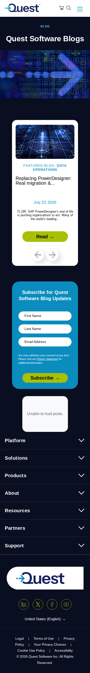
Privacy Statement (47, 358)
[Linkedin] (23, 604)
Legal (19, 638)
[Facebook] (52, 604)
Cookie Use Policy (31, 650)
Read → (45, 236)
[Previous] (38, 255)
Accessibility (63, 650)
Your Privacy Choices (50, 644)
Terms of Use (44, 638)
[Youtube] (66, 604)
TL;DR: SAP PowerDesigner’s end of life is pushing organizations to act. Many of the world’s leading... (45, 215)
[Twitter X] (38, 604)
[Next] (52, 255)
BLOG (45, 26)
